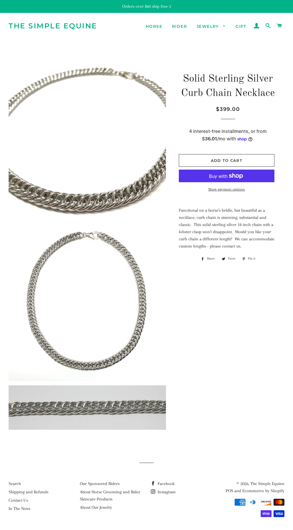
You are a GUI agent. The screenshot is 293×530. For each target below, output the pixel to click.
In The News (19, 508)
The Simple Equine (53, 25)
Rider (179, 26)
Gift (240, 26)
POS (229, 490)
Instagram (166, 491)
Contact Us (18, 500)
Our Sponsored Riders (100, 483)
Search (15, 483)
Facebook (166, 483)
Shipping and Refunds (28, 491)
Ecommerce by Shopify (263, 490)
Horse (154, 26)
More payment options (226, 189)
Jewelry (208, 26)
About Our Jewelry (96, 507)
